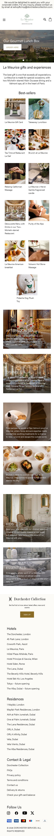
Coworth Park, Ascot (17, 644)
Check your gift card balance (21, 794)
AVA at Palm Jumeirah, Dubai (21, 714)
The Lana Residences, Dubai (21, 724)
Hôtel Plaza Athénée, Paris (20, 653)
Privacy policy (14, 775)
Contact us (12, 785)
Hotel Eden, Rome (16, 663)
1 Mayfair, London (15, 704)
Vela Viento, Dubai (16, 744)
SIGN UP (27, 614)
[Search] (45, 19)
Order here (12, 47)
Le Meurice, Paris (15, 649)
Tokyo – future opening (18, 683)
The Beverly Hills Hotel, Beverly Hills (25, 673)
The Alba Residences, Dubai (20, 749)
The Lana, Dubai (15, 668)
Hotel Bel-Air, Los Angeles (20, 678)
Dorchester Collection (18, 765)
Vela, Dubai (12, 739)
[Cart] (50, 19)
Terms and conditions (17, 780)
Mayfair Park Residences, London (23, 709)
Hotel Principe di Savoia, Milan (22, 658)
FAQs (9, 770)
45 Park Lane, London (18, 639)
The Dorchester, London (19, 634)
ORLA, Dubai (13, 729)
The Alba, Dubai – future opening (23, 688)
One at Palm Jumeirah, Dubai (21, 719)
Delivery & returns (16, 789)
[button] (23, 60)
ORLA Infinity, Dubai (17, 734)
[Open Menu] (4, 19)
